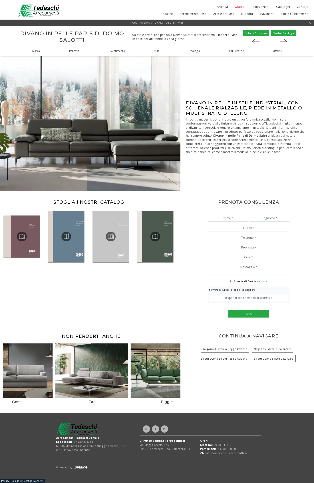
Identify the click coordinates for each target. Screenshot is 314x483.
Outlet (239, 7)
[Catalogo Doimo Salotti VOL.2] (66, 236)
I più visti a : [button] (236, 51)
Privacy (5, 480)
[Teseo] (283, 41)
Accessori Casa (223, 14)
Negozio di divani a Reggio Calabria (225, 349)
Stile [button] (156, 51)
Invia (248, 313)
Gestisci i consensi (34, 480)
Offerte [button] (277, 51)
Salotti (170, 22)
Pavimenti (267, 14)
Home (133, 22)
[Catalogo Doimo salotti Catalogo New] (155, 236)
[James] (256, 41)
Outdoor (247, 14)
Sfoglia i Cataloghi (283, 33)
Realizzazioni (260, 7)
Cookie (15, 480)
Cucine (168, 14)
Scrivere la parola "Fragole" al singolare (232, 289)
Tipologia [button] (194, 51)
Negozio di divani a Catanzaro (272, 349)
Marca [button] (36, 51)
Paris (181, 22)
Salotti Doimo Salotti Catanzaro (273, 358)
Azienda (222, 7)
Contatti (303, 7)
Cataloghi (283, 7)
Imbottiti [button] (74, 51)
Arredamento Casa (193, 14)
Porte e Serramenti (295, 14)
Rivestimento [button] (117, 51)
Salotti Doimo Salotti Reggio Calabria (224, 358)
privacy (264, 281)
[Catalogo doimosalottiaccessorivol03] (111, 236)
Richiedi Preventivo (256, 33)
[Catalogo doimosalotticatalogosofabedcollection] (22, 236)
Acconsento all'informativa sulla (250, 281)
